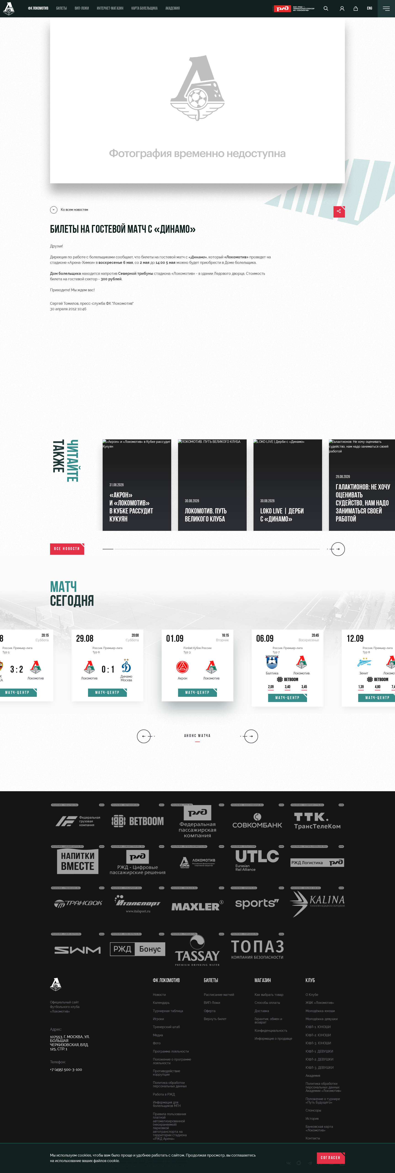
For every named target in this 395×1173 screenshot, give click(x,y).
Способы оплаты (267, 1003)
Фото (156, 1043)
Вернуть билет (215, 1019)
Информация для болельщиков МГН (167, 1104)
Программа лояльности (171, 1051)
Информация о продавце (273, 1038)
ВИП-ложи (82, 9)
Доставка (262, 1011)
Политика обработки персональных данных (170, 1084)
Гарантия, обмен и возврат (268, 1020)
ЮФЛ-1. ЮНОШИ (318, 1027)
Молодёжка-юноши (320, 1011)
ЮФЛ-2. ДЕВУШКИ (319, 1059)
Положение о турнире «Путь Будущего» (323, 1100)
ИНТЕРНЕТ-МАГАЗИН (110, 9)
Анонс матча (197, 736)
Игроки (158, 1019)
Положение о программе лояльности (172, 1061)
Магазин (263, 980)
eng (369, 9)
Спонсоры (313, 1110)
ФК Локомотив (38, 9)
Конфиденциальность (271, 1030)
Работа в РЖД (164, 1094)
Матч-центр (107, 693)
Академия (172, 9)
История (312, 1118)
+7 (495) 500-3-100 (66, 1069)
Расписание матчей (219, 995)
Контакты (313, 1138)
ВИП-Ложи (212, 1003)
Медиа (158, 1035)
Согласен (331, 1158)
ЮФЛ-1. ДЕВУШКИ (319, 1051)
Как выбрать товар (269, 995)
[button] (109, 549)
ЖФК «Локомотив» (320, 1003)
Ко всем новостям (74, 209)
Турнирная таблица (168, 1011)
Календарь (161, 1003)
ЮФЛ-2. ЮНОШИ (318, 1035)
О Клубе (312, 995)
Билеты (61, 9)
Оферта (210, 1011)
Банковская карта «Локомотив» (319, 1128)
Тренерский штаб (166, 1027)
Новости (159, 995)
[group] (137, 485)
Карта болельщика (144, 9)
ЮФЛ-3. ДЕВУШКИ (320, 1067)
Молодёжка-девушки (322, 1019)
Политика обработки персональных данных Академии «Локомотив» (323, 1087)
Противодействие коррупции (166, 1072)
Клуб (310, 980)
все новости (67, 549)
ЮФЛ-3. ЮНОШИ (318, 1043)
